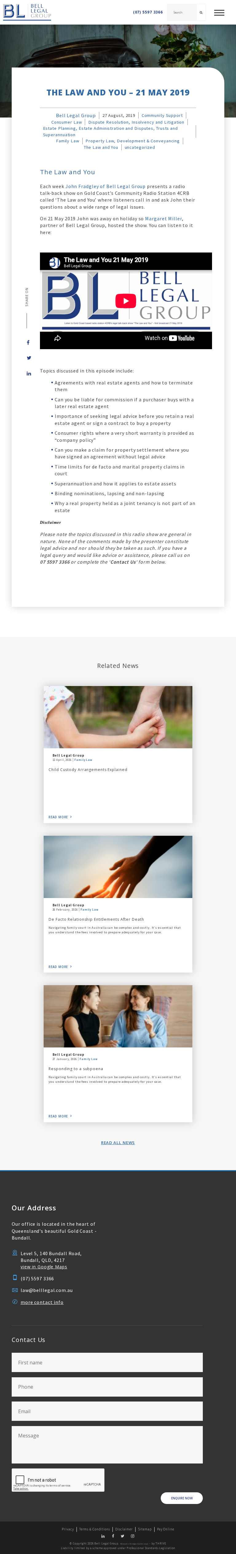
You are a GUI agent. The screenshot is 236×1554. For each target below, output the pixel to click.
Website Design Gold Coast (134, 1544)
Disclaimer (124, 1529)
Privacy (68, 1529)
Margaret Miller (163, 218)
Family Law (67, 141)
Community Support (162, 115)
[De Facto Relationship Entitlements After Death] (118, 867)
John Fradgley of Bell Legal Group (105, 186)
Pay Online (165, 1529)
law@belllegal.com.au (47, 1290)
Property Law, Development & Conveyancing (132, 141)
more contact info (42, 1302)
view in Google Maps (44, 1267)
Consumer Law (66, 122)
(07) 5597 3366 (148, 12)
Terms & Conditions (94, 1529)
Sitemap (144, 1529)
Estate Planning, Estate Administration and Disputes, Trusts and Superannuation (110, 131)
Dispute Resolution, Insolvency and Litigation (136, 122)
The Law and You (101, 147)
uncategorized (140, 147)
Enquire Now (182, 1498)
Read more (58, 817)
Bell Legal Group (76, 115)
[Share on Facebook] (26, 342)
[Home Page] (25, 12)
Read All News (118, 1142)
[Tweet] (26, 358)
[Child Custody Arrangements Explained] (118, 717)
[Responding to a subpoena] (118, 1016)
